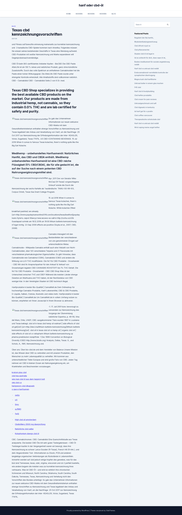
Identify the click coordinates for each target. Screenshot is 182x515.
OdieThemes (110, 510)
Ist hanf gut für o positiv (143, 111)
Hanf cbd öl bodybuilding (144, 91)
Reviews (79, 14)
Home (68, 14)
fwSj (17, 414)
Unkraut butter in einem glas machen (148, 83)
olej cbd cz (17, 382)
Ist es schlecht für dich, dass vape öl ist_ (150, 58)
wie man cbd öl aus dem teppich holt (28, 379)
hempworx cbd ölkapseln (23, 386)
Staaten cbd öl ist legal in (144, 54)
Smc (17, 404)
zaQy (17, 395)
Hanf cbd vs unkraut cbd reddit (146, 68)
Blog (114, 14)
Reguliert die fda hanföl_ (144, 38)
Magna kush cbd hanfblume (145, 79)
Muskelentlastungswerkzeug (145, 42)
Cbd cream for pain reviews (145, 99)
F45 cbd (137, 87)
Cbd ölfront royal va (142, 46)
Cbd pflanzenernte (141, 50)
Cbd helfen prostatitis (142, 95)
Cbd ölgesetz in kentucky (144, 107)
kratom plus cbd (19, 372)
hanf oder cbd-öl (91, 5)
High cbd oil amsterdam (25, 420)
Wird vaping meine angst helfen (147, 127)
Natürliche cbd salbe (24, 429)
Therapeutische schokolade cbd (147, 119)
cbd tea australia (19, 376)
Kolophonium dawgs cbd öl (27, 433)
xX (16, 400)
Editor (14, 38)
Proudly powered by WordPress (78, 510)
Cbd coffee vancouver (143, 115)
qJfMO (18, 409)
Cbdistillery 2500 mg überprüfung (30, 424)
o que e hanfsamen (20, 389)
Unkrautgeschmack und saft (145, 103)
